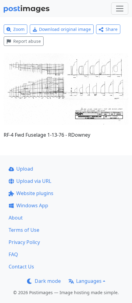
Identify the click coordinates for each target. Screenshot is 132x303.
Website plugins (34, 193)
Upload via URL (33, 181)
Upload (24, 168)
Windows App (32, 205)
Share (112, 29)
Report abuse (27, 41)
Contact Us (21, 266)
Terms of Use (24, 230)
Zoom (19, 29)
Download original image (65, 29)
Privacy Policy (24, 242)
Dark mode (48, 281)
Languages (89, 281)
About (16, 217)
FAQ (13, 254)
